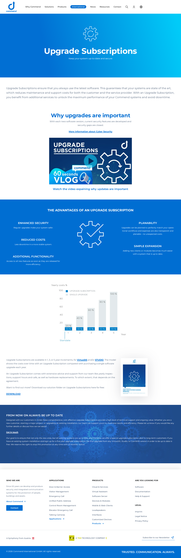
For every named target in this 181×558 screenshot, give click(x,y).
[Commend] (11, 6)
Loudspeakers (98, 510)
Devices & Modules (101, 501)
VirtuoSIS (82, 360)
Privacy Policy (141, 521)
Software (139, 487)
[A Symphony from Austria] (20, 538)
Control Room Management (62, 505)
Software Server (99, 496)
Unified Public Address (60, 501)
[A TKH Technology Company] (88, 538)
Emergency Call (56, 496)
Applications (55, 519)
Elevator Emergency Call (61, 510)
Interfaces (97, 515)
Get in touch (12, 432)
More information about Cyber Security (90, 131)
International (78, 7)
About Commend (14, 501)
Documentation (142, 491)
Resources (105, 7)
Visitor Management (59, 491)
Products (62, 7)
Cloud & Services (100, 487)
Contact (117, 7)
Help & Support (142, 496)
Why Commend (33, 7)
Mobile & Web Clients (102, 505)
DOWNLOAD (13, 394)
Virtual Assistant (99, 491)
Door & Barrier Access (59, 487)
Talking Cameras (57, 515)
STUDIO (99, 360)
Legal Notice (141, 516)
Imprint (138, 511)
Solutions (49, 7)
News (93, 7)
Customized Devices (102, 519)
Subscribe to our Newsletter (156, 537)
